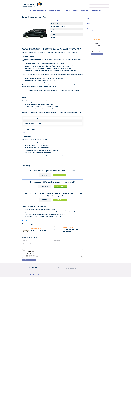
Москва (23, 132)
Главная (24, 13)
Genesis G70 (89, 28)
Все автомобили (55, 11)
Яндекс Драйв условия (97, 51)
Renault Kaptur (90, 30)
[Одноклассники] (24, 220)
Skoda (88, 33)
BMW (88, 16)
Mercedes (89, 21)
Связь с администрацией (99, 2)
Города (75, 11)
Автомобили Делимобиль (36, 228)
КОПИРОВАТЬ (60, 175)
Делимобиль (60, 20)
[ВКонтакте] (22, 220)
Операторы (96, 11)
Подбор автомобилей (38, 11)
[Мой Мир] (26, 220)
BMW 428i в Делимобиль (38, 230)
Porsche (88, 25)
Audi (88, 18)
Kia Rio (88, 23)
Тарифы (67, 11)
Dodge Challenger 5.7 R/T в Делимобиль (71, 230)
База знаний (84, 11)
